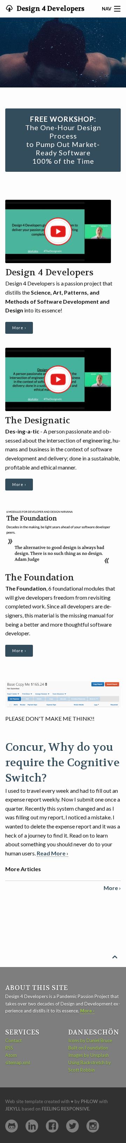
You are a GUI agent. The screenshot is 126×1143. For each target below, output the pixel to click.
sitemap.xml (17, 1062)
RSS (9, 1048)
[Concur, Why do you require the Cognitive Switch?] (63, 693)
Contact (13, 1040)
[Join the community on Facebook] (52, 1126)
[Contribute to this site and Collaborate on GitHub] (11, 1126)
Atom (11, 1055)
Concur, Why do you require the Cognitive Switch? (62, 762)
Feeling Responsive (65, 1109)
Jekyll (13, 1109)
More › (19, 327)
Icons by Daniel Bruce (90, 1040)
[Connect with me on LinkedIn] (32, 1126)
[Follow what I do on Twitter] (72, 1126)
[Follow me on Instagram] (92, 1126)
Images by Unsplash (88, 1055)
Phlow (89, 1101)
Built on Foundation (88, 1048)
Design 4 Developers (49, 9)
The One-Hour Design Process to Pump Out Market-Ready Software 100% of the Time (63, 140)
